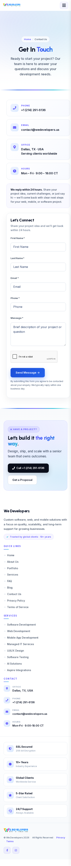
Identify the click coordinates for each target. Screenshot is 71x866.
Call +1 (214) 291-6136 (30, 468)
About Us (13, 561)
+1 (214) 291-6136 (33, 110)
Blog (10, 587)
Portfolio (12, 568)
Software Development (21, 624)
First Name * (18, 238)
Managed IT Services (20, 644)
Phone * (15, 298)
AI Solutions (14, 663)
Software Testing (18, 657)
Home (27, 39)
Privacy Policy (16, 600)
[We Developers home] (16, 830)
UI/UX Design (15, 650)
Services (12, 574)
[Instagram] (15, 850)
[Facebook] (7, 850)
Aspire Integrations (19, 670)
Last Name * (17, 258)
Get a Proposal (22, 480)
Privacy (60, 837)
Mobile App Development (22, 637)
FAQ (9, 581)
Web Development (18, 631)
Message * (17, 317)
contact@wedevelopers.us (40, 130)
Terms (10, 841)
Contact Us (14, 594)
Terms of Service (18, 607)
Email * (15, 278)
